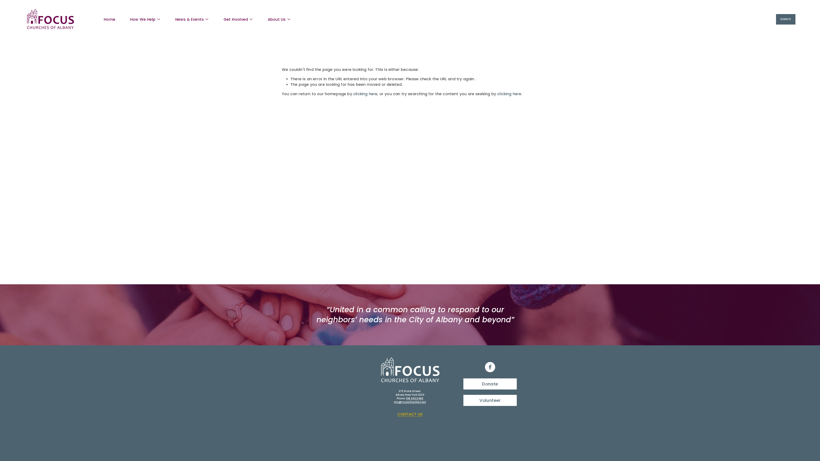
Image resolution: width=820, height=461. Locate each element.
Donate (490, 384)
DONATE (785, 19)
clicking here (365, 93)
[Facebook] (490, 367)
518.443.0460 (414, 398)
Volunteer (490, 400)
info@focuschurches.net (410, 402)
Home (109, 19)
